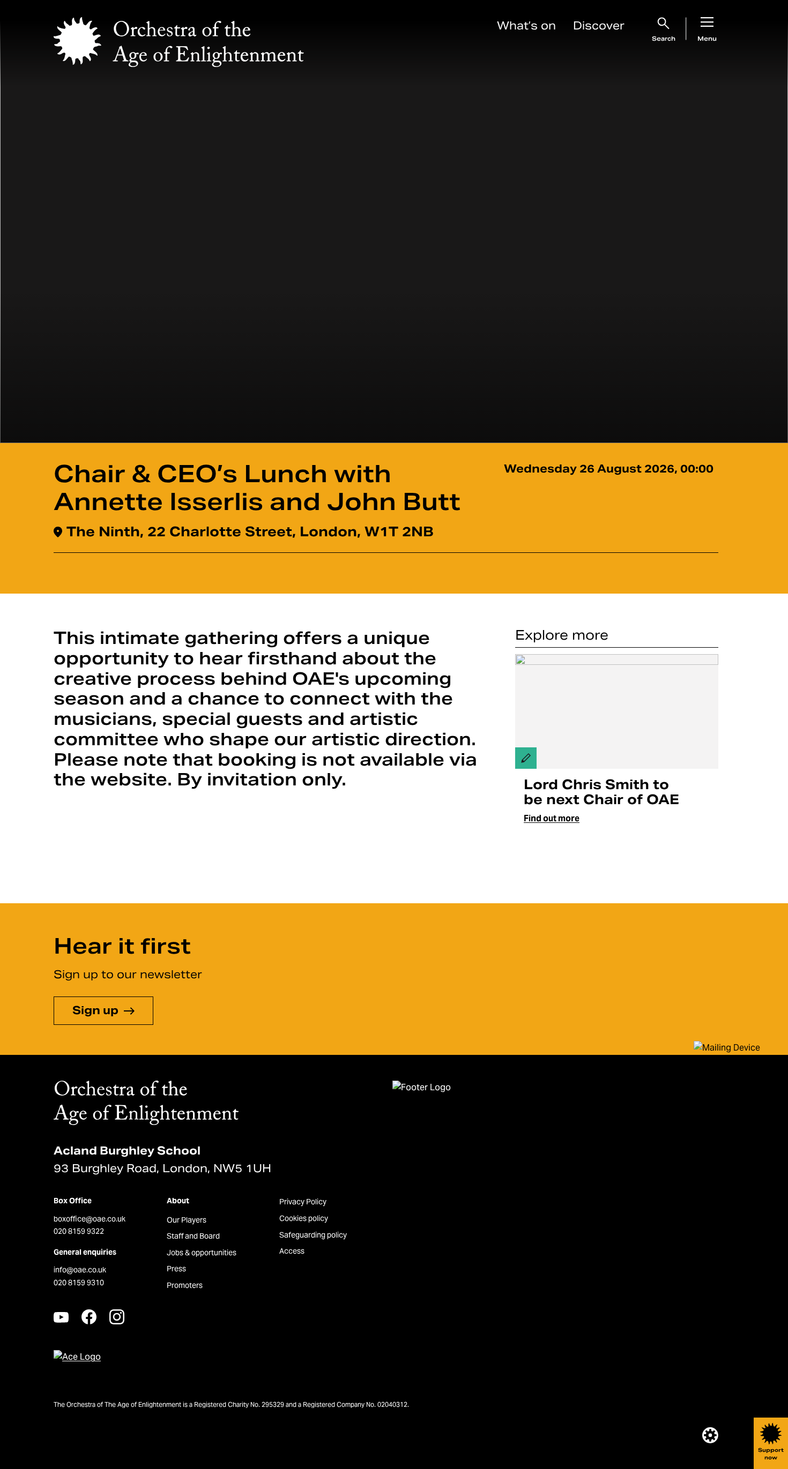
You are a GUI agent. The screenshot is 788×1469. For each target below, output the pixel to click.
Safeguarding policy (313, 1235)
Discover (599, 26)
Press (176, 1268)
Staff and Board (193, 1236)
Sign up (95, 1010)
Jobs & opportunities (201, 1252)
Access (291, 1251)
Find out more (551, 818)
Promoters (185, 1285)
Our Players (186, 1220)
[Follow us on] (61, 1317)
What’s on (526, 26)
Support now (771, 1453)
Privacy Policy (302, 1201)
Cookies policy (303, 1218)
